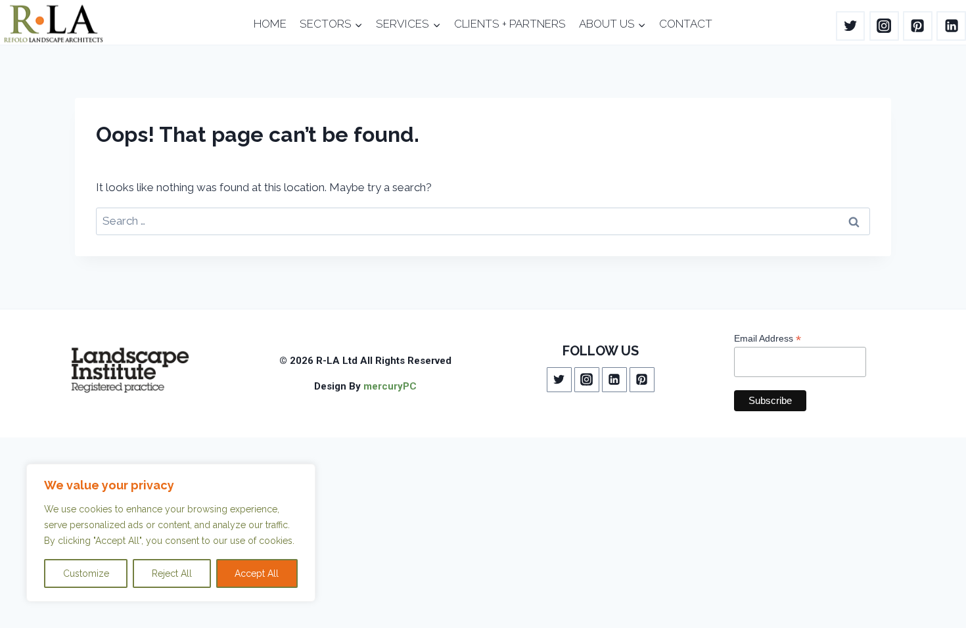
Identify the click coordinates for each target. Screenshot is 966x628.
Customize (86, 573)
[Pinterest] (917, 26)
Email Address (767, 338)
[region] (170, 533)
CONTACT (685, 23)
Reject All (172, 573)
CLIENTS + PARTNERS (510, 23)
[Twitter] (850, 26)
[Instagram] (884, 26)
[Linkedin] (951, 26)
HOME (270, 23)
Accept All (257, 573)
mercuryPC (390, 386)
